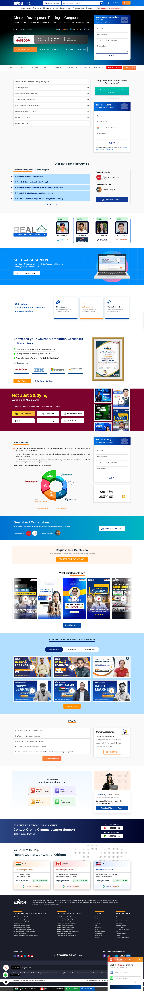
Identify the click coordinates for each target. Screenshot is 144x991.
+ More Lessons (52, 205)
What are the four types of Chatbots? (29, 731)
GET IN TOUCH (112, 752)
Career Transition (25, 413)
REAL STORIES (34, 67)
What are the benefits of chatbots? (28, 736)
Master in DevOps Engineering (65, 919)
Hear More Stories (72, 625)
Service (118, 916)
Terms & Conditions (100, 931)
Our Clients (119, 923)
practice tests (114, 68)
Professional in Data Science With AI (66, 935)
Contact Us (98, 923)
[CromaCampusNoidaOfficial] (15, 956)
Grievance (97, 937)
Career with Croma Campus (123, 921)
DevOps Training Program (20, 919)
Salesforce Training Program (20, 923)
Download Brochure (121, 933)
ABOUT (11, 67)
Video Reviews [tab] (54, 649)
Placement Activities (74, 413)
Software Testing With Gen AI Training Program (25, 935)
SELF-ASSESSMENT (73, 67)
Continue (125, 987)
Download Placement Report (112, 808)
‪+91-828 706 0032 (106, 492)
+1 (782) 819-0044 (62, 881)
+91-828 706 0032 (106, 497)
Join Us (118, 931)
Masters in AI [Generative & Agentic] (66, 923)
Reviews (97, 921)
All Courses (116, 3)
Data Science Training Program (21, 925)
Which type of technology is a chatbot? (30, 741)
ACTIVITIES (86, 67)
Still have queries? (52, 758)
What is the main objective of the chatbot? (31, 746)
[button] (108, 99)
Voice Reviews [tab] (90, 649)
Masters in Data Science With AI (65, 929)
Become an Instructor (121, 927)
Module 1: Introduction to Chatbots (30, 176)
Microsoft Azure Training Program (22, 921)
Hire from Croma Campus (122, 929)
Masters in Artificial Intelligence (65, 925)
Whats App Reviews (74, 421)
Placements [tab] (72, 649)
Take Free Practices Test (25, 273)
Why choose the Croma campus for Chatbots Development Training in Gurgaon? (45, 752)
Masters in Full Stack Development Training (68, 931)
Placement (119, 919)
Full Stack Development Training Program (24, 929)
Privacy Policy (109, 149)
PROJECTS (47, 67)
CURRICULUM (21, 67)
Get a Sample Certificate (44, 381)
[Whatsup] (5, 975)
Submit (112, 55)
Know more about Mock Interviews (52, 508)
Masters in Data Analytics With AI (65, 927)
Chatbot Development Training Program (39, 13)
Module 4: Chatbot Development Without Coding (35, 193)
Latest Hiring (49, 421)
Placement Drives (25, 421)
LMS (127, 3)
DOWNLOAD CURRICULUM (50, 49)
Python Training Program (19, 933)
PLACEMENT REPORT (25, 49)
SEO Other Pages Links (22, 968)
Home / (15, 13)
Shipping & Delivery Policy (122, 937)
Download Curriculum (114, 200)
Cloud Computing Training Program (22, 916)
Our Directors (98, 919)
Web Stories (98, 927)
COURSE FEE (59, 67)
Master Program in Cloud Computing (66, 916)
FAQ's (96, 929)
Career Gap (50, 413)
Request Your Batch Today (72, 559)
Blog (96, 925)
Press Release (98, 935)
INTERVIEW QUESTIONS (76, 49)
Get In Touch (22, 381)
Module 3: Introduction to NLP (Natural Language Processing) (40, 187)
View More (70, 706)
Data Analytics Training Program (21, 927)
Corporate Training (121, 925)
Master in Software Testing (64, 921)
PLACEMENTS (98, 67)
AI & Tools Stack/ (23, 13)
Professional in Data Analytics (64, 933)
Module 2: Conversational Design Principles (33, 182)
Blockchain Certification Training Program (24, 931)
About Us (97, 916)
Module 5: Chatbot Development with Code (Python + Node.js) (40, 199)
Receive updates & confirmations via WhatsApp (124, 982)
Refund (118, 935)
